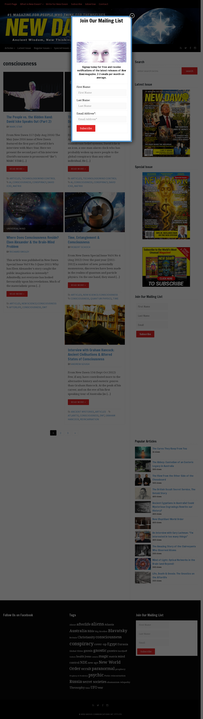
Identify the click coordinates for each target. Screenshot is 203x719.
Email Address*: (86, 113)
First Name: (84, 87)
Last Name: (83, 100)
